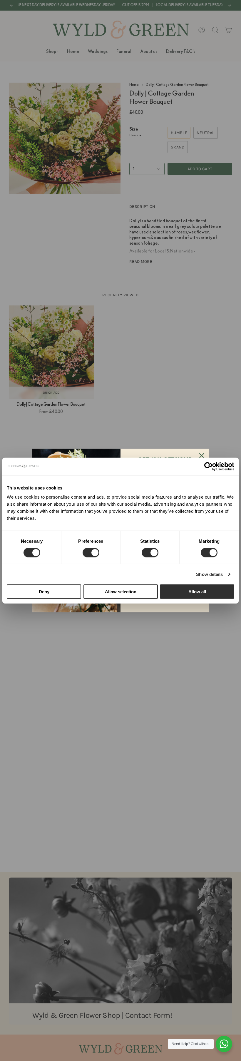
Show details (209, 574)
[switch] (91, 552)
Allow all (197, 591)
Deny (44, 591)
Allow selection (120, 591)
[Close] (202, 456)
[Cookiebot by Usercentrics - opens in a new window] (208, 466)
